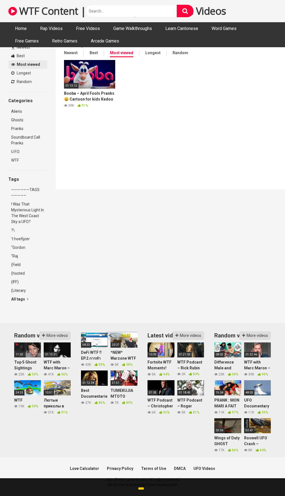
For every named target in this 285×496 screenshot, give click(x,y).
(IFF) (15, 282)
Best (20, 56)
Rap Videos (51, 28)
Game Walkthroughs (132, 28)
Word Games (224, 28)
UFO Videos (204, 468)
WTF (15, 160)
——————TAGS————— (25, 192)
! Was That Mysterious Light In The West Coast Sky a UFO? (27, 213)
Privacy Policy (120, 468)
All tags (18, 299)
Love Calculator (84, 468)
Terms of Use (153, 468)
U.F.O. (15, 151)
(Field (16, 264)
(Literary (18, 290)
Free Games (27, 41)
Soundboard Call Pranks (25, 140)
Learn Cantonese (181, 28)
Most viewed (28, 64)
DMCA (180, 468)
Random (24, 81)
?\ (13, 230)
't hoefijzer (20, 239)
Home (21, 28)
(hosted (18, 273)
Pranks (17, 128)
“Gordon (18, 247)
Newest (23, 47)
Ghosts (17, 120)
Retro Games (64, 41)
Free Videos (88, 28)
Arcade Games (105, 41)
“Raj (14, 256)
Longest (23, 73)
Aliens (16, 111)
